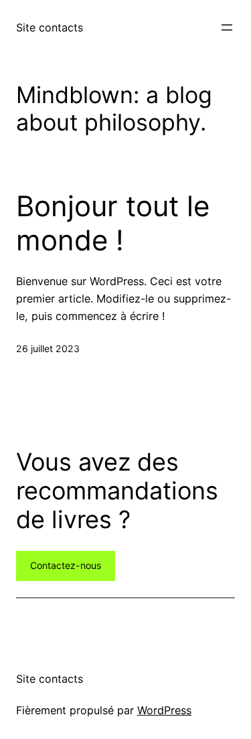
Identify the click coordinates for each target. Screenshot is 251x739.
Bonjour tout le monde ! (113, 222)
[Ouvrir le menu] (227, 27)
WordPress (164, 710)
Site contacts (49, 27)
